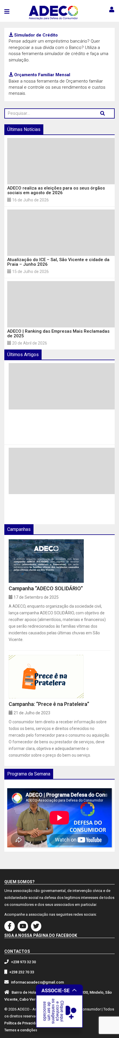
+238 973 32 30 (23, 962)
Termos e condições (20, 1030)
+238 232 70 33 (21, 972)
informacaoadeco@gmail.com (37, 982)
